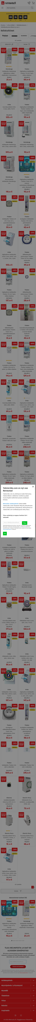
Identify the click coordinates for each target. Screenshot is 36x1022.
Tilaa (24, 523)
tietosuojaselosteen (7, 529)
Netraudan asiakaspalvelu (10, 503)
